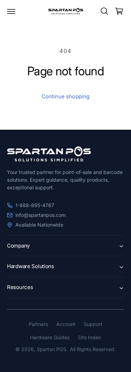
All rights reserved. (93, 349)
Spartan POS (51, 349)
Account (65, 324)
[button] (11, 11)
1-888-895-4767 (34, 205)
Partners (38, 324)
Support (93, 324)
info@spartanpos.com (40, 215)
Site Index (89, 337)
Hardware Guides (50, 337)
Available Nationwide (39, 225)
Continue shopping (66, 96)
